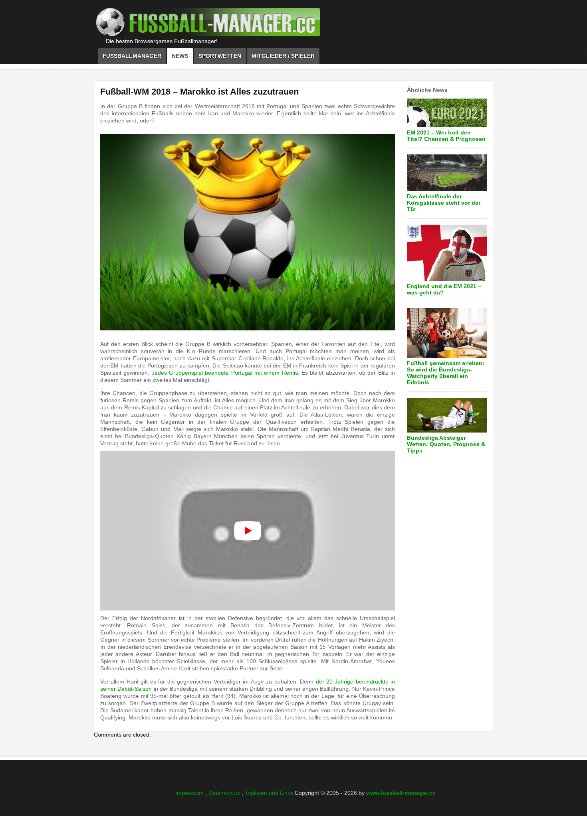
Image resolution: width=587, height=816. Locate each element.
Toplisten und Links (270, 793)
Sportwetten (219, 56)
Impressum (190, 793)
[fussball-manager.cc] (229, 24)
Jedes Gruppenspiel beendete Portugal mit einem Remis (225, 372)
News (180, 56)
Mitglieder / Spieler (283, 56)
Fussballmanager (132, 56)
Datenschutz (225, 793)
